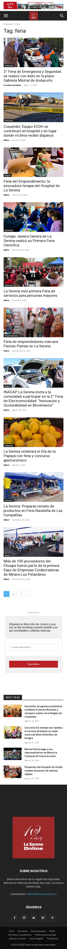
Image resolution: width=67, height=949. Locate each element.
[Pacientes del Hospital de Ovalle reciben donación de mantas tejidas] (13, 772)
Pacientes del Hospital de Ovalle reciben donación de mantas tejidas (43, 770)
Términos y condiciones (20, 934)
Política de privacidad (45, 934)
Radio (52, 931)
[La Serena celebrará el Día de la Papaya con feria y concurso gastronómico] (33, 432)
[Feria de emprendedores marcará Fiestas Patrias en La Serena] (33, 322)
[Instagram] (24, 917)
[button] (5, 16)
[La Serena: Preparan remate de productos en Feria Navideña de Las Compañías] (33, 487)
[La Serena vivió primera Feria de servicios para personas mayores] (33, 272)
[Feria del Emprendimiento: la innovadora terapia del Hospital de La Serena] (33, 162)
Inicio (11, 931)
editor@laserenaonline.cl (42, 894)
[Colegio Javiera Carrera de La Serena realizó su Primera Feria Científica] (33, 217)
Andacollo (9, 65)
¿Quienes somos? (17, 938)
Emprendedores (11, 335)
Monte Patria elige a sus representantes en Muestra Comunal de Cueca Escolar (40, 753)
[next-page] (29, 594)
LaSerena (9, 230)
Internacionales (38, 931)
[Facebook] (14, 918)
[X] (52, 918)
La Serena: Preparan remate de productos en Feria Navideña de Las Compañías (33, 510)
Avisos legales (36, 938)
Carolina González (12, 85)
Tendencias (52, 938)
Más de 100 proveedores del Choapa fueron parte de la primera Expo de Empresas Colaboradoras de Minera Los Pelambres (31, 568)
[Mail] (33, 918)
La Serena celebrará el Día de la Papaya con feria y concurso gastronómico (30, 455)
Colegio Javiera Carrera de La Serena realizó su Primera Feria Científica (29, 240)
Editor (6, 140)
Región (8, 175)
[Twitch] (43, 918)
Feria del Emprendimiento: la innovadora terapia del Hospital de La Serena (32, 185)
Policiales (9, 120)
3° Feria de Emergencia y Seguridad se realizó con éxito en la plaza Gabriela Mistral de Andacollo (32, 76)
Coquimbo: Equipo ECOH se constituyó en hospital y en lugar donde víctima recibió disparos (30, 131)
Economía (23, 931)
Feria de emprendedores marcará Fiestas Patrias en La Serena (31, 344)
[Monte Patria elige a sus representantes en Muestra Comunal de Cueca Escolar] (13, 754)
